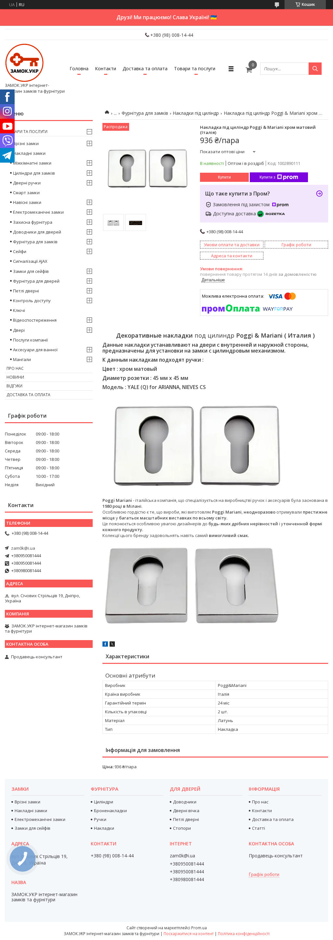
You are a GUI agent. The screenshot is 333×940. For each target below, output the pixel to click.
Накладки (104, 828)
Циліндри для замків (34, 173)
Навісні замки (27, 202)
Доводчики (184, 802)
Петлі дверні (26, 291)
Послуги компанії (30, 340)
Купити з (267, 177)
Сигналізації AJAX (30, 261)
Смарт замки (26, 192)
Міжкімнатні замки (32, 163)
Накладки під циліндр (196, 113)
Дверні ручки (27, 183)
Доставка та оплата (145, 68)
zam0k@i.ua (23, 548)
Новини (15, 377)
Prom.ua (199, 928)
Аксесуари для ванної (35, 350)
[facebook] (105, 645)
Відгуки (14, 386)
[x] (112, 645)
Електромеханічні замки (38, 212)
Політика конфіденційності (244, 933)
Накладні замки (29, 153)
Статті (258, 828)
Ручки (100, 819)
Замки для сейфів (31, 271)
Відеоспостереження (35, 320)
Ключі (19, 310)
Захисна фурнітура (32, 222)
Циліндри (103, 802)
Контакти (105, 68)
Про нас (15, 368)
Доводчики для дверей (37, 232)
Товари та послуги (194, 68)
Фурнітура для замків (145, 113)
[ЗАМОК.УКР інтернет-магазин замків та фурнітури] (24, 62)
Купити (224, 177)
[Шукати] (315, 68)
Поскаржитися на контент (189, 933)
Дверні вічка (186, 810)
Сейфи (19, 251)
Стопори (182, 828)
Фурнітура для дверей (36, 281)
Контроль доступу (32, 300)
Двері (19, 330)
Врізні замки (26, 143)
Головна (79, 68)
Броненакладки (110, 810)
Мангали (22, 359)
